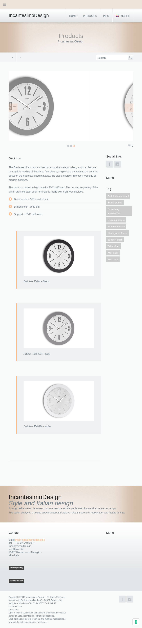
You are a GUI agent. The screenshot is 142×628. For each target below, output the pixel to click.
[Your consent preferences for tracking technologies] (136, 622)
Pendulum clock (116, 226)
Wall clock (113, 252)
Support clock (115, 239)
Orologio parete (116, 220)
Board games (115, 202)
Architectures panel (118, 196)
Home (73, 16)
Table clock (114, 246)
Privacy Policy (16, 567)
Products (90, 16)
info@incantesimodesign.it (30, 539)
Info (106, 16)
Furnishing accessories (114, 211)
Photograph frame (117, 233)
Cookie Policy (16, 580)
